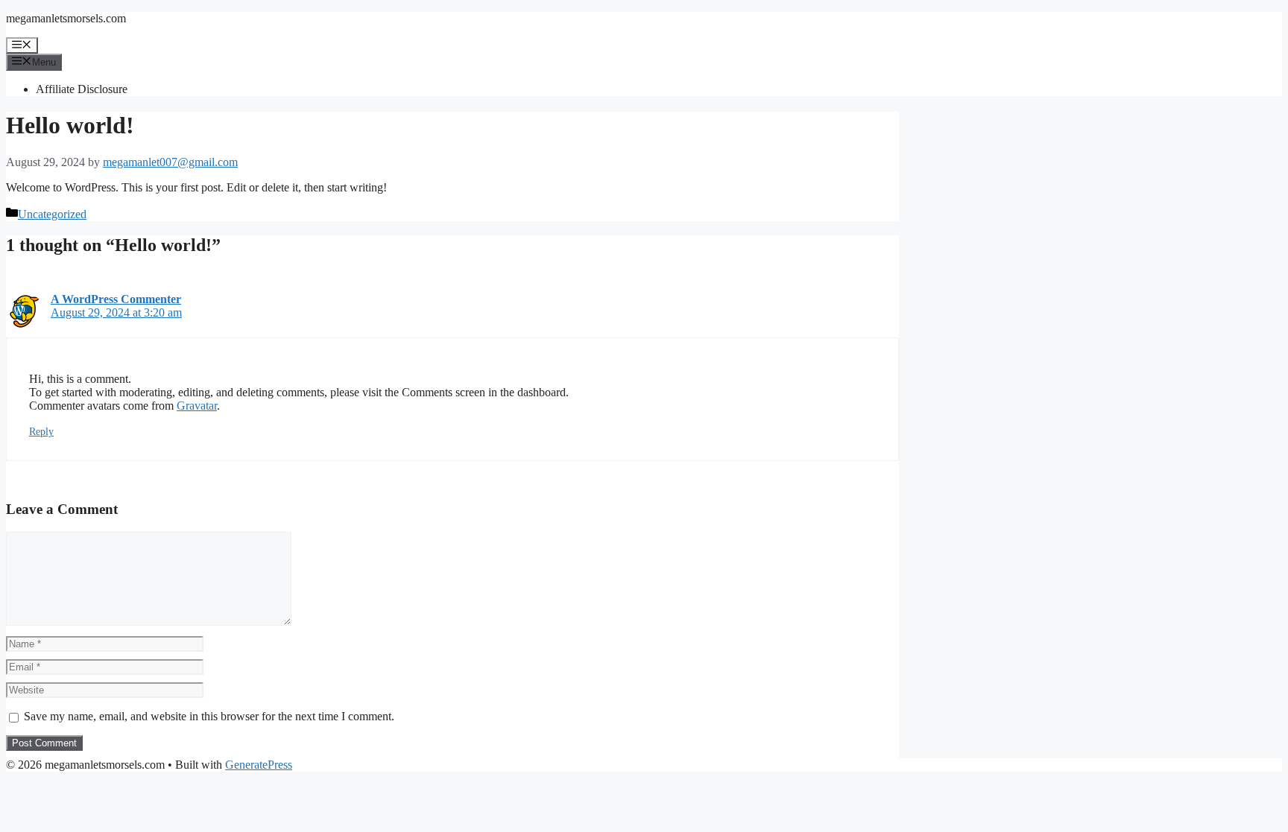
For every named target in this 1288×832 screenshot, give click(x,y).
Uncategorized (52, 214)
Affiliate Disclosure (81, 89)
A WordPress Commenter (116, 299)
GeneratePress (258, 764)
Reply (41, 431)
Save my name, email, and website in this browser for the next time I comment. (209, 716)
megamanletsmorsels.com (66, 18)
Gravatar (197, 405)
